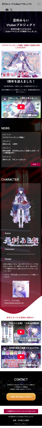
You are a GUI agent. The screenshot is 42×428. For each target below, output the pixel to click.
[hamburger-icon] (38, 4)
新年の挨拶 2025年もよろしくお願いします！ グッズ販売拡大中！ (20, 151)
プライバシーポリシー (21, 424)
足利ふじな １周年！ (10, 144)
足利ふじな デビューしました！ (14, 159)
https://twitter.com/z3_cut (14, 303)
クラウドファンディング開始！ (13, 137)
